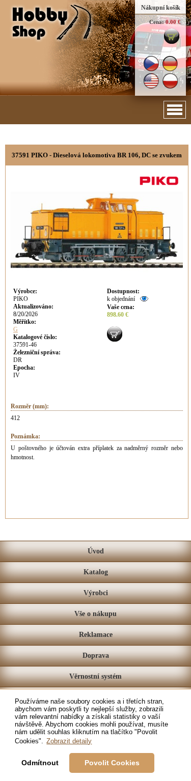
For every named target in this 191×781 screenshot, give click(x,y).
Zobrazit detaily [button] (69, 741)
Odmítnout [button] (40, 763)
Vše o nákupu (95, 614)
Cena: (156, 22)
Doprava (96, 655)
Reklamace (96, 634)
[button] (174, 110)
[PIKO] (160, 186)
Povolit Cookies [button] (112, 763)
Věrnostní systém (95, 676)
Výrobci (96, 593)
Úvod (96, 551)
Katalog (96, 572)
